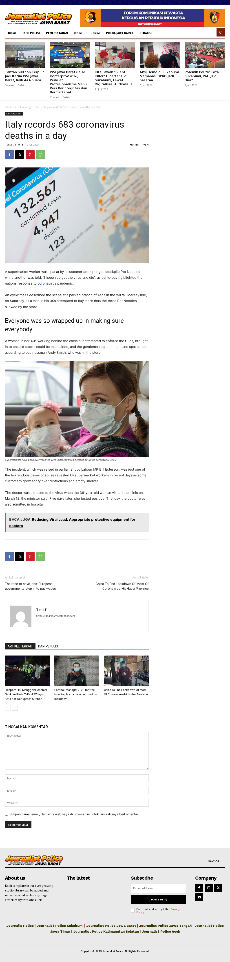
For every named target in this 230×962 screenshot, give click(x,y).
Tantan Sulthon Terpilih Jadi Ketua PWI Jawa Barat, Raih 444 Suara (24, 76)
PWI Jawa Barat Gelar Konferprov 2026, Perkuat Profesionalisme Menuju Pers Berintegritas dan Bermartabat (70, 82)
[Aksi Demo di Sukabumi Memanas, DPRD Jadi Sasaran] (160, 55)
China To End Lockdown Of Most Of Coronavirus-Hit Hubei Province (122, 586)
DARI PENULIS (48, 646)
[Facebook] (9, 154)
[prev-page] (8, 708)
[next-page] (15, 708)
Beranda (10, 107)
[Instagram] (209, 888)
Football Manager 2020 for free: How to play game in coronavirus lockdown (75, 694)
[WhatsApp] (40, 154)
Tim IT (19, 144)
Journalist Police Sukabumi (60, 926)
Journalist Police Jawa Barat (111, 926)
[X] (19, 154)
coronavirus (47, 283)
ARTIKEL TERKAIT (20, 646)
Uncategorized (29, 107)
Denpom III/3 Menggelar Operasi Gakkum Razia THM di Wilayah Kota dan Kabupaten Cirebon (26, 694)
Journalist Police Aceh (161, 932)
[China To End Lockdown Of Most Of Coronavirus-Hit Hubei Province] (126, 671)
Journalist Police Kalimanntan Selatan (106, 932)
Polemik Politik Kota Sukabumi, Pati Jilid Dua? (202, 76)
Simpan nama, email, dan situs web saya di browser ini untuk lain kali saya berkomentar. (74, 814)
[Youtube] (199, 897)
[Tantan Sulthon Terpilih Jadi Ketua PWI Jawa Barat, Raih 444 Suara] (25, 55)
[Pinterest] (30, 154)
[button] (221, 32)
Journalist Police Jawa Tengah (165, 926)
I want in (156, 899)
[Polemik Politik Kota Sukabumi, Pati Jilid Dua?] (205, 55)
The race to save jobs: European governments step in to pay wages (30, 586)
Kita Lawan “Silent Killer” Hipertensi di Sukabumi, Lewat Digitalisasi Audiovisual (114, 78)
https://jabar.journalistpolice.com (55, 615)
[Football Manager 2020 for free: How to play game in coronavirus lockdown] (76, 671)
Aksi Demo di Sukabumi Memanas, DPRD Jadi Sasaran (159, 76)
